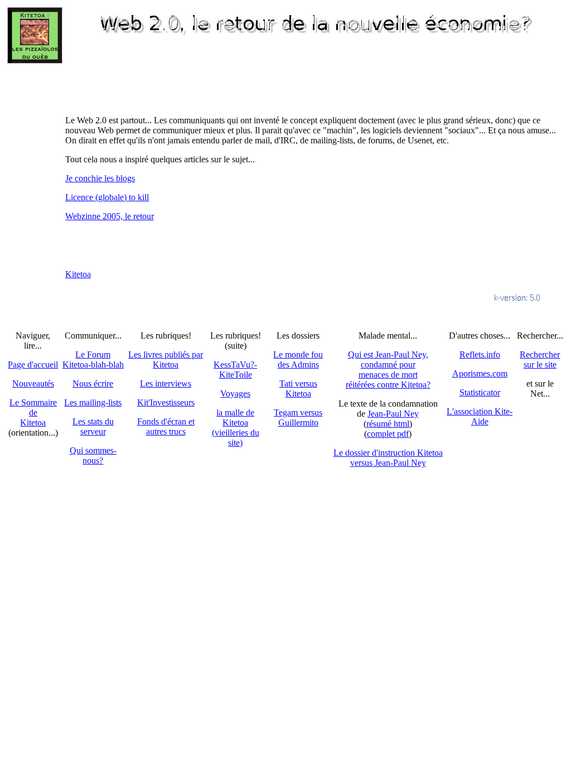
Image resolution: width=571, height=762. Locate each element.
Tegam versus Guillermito (298, 417)
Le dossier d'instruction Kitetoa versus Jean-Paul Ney (388, 457)
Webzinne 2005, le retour (109, 216)
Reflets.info (479, 354)
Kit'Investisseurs (166, 402)
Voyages (235, 393)
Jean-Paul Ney (393, 413)
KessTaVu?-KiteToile (235, 369)
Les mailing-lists (93, 402)
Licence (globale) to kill (107, 197)
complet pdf (388, 433)
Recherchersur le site (540, 359)
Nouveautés (33, 383)
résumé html (387, 423)
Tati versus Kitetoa (298, 388)
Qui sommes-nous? (93, 455)
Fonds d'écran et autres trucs (166, 426)
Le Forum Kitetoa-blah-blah (93, 359)
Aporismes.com (479, 373)
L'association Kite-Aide (479, 416)
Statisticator (479, 392)
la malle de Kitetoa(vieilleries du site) (235, 427)
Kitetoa (78, 274)
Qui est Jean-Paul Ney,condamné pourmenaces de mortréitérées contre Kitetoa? (388, 369)
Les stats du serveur (93, 426)
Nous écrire (92, 383)
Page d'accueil (33, 364)
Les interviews (165, 383)
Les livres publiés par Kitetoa (165, 359)
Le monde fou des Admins (298, 359)
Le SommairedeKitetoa (33, 412)
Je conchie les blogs (100, 178)
